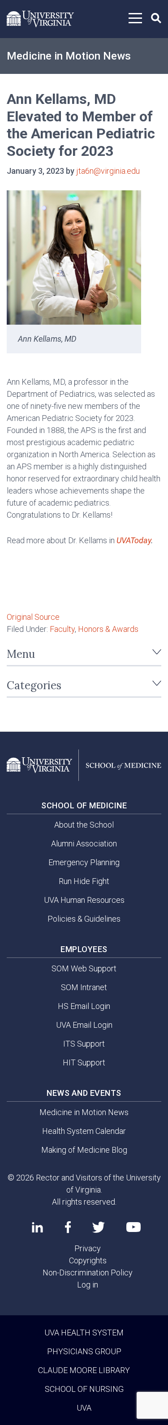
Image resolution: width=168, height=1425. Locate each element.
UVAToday (133, 540)
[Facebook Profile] (68, 1227)
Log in (87, 1284)
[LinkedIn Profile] (37, 1227)
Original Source (33, 617)
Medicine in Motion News (69, 56)
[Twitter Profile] (98, 1227)
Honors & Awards (108, 629)
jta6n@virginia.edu (108, 171)
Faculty (62, 629)
